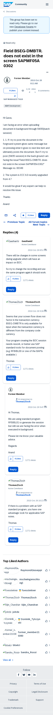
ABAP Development (12, 106)
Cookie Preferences (13, 708)
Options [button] (46, 73)
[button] (15, 95)
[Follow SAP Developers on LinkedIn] (34, 675)
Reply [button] (44, 215)
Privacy (13, 684)
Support (40, 700)
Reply (11, 289)
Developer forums (24, 27)
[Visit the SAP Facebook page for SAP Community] (18, 675)
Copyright (13, 692)
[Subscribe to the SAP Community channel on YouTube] (29, 675)
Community (21, 4)
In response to (24, 400)
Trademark (13, 700)
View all (7, 660)
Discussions (11, 12)
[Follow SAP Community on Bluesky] (24, 675)
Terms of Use (40, 684)
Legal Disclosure (40, 692)
